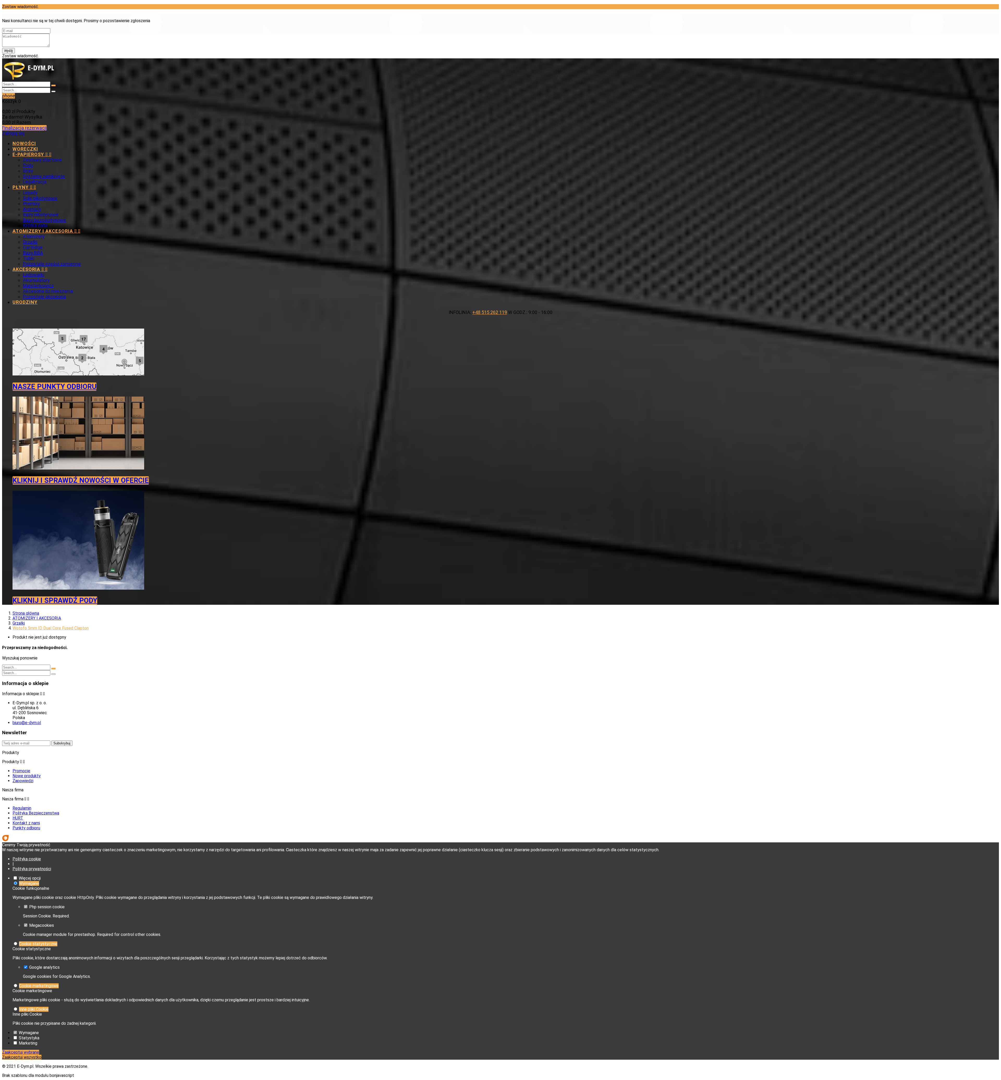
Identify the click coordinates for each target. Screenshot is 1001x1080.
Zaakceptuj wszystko (21, 1057)
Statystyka (29, 1037)
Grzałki (30, 242)
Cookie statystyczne (38, 943)
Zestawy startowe (42, 160)
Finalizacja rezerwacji (24, 128)
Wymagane (29, 883)
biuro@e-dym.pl (27, 722)
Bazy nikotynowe (40, 214)
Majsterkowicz (38, 285)
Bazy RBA (33, 253)
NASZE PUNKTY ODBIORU (54, 386)
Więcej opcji (30, 878)
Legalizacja (34, 181)
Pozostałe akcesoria (44, 296)
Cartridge (32, 247)
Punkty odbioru (26, 827)
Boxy (28, 171)
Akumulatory (36, 280)
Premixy (31, 203)
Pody (28, 165)
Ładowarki (33, 274)
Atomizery (34, 236)
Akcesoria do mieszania (48, 291)
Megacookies (41, 925)
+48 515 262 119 (489, 312)
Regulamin (22, 808)
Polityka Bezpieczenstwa (36, 813)
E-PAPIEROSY (32, 154)
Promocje (21, 770)
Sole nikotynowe (40, 198)
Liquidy (30, 192)
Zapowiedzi (23, 780)
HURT (18, 818)
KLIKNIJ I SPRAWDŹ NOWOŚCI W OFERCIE (81, 480)
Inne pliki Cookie (33, 1009)
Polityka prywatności (32, 868)
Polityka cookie (27, 858)
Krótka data (35, 225)
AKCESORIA (30, 269)
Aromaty (32, 209)
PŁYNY (24, 187)
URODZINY (25, 302)
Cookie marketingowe (39, 985)
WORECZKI (25, 149)
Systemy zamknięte (44, 176)
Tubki (28, 258)
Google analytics (44, 967)
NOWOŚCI (24, 143)
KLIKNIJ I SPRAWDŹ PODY (55, 600)
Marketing (28, 1043)
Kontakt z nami (26, 822)
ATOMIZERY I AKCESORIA (46, 231)
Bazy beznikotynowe (44, 220)
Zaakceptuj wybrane (20, 1052)
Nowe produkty (27, 775)
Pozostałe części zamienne (52, 264)
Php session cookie (47, 906)
